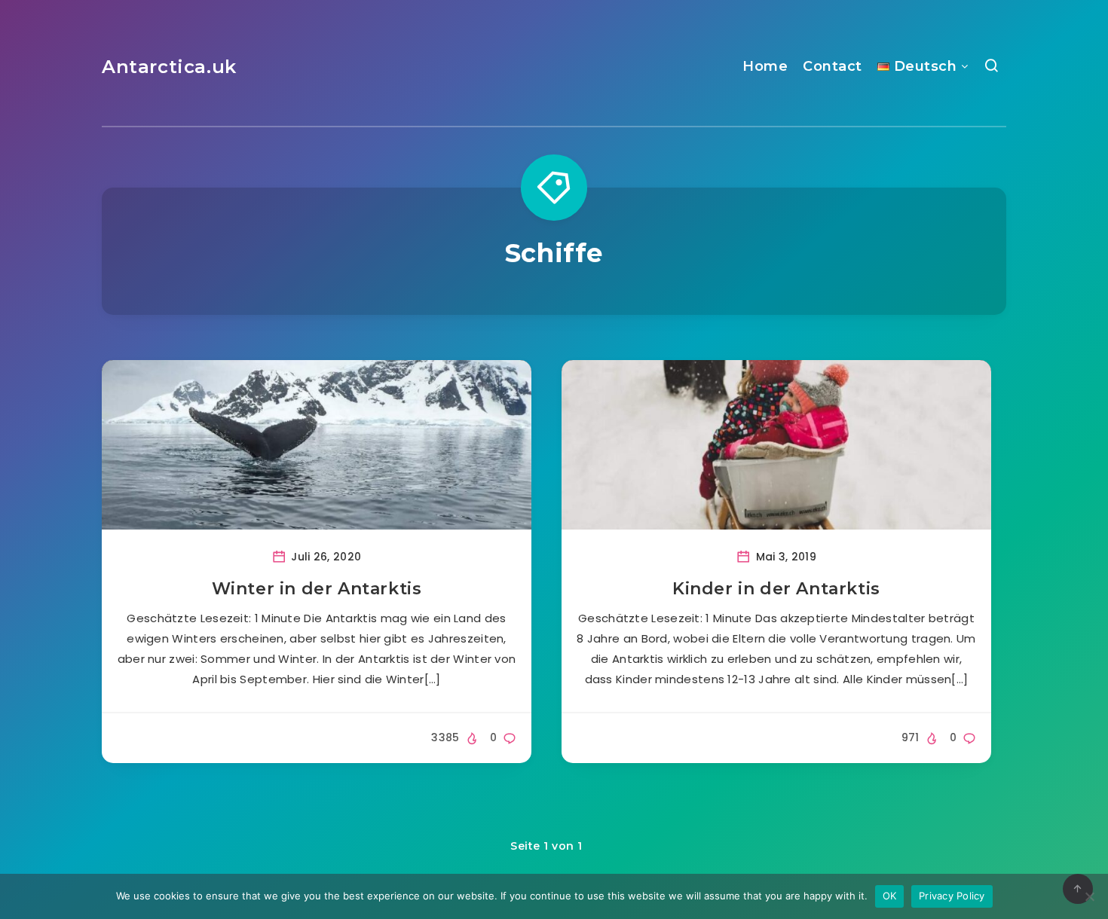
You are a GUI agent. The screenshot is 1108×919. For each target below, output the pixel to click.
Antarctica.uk (169, 67)
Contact (832, 66)
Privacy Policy (952, 896)
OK (890, 896)
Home (765, 66)
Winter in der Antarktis (317, 589)
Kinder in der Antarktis (776, 589)
